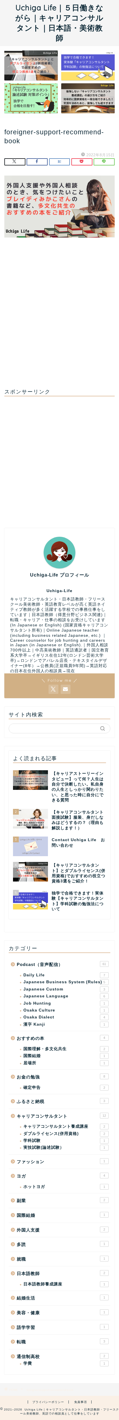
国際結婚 (64, 1056)
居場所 (64, 1063)
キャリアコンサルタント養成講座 (64, 1126)
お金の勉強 (61, 1076)
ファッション (61, 1161)
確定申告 (64, 1087)
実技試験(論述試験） (64, 1147)
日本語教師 (61, 1273)
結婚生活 (61, 1297)
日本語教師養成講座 (64, 1284)
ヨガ (61, 1176)
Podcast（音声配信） (61, 964)
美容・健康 (61, 1312)
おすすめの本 (61, 1038)
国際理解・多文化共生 (64, 1049)
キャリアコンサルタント (61, 1116)
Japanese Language (64, 996)
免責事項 (80, 1402)
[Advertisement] (59, 318)
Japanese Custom (64, 989)
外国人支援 (61, 1229)
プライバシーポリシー (48, 1402)
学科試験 (64, 1140)
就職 (61, 1259)
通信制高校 (61, 1356)
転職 (61, 1341)
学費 (64, 1363)
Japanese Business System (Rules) (64, 982)
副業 (61, 1200)
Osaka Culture (64, 1010)
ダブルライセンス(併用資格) (64, 1133)
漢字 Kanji (64, 1024)
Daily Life (64, 975)
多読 (61, 1244)
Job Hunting (64, 1003)
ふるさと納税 (61, 1101)
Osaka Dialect (64, 1017)
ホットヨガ (64, 1186)
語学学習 (61, 1327)
